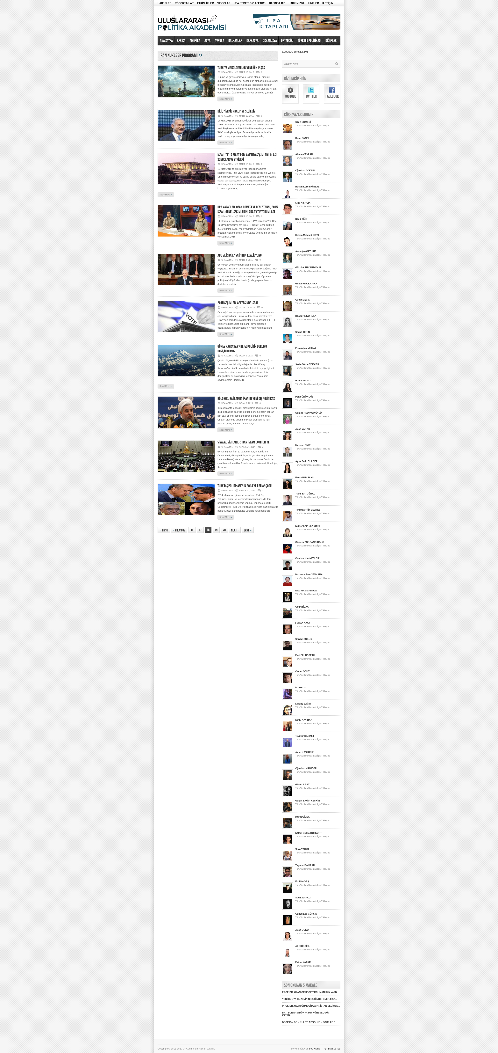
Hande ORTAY (303, 380)
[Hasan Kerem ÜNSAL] (287, 197)
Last (248, 530)
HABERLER (164, 3)
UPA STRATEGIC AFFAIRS (250, 3)
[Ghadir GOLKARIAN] (287, 294)
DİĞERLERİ (331, 40)
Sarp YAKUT (302, 849)
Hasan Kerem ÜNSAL (307, 186)
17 (200, 530)
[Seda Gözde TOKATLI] (287, 375)
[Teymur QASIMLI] (287, 747)
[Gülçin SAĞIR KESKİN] (287, 811)
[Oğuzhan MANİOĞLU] (287, 779)
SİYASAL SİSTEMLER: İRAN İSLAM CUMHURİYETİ (244, 442)
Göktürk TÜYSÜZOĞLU (308, 267)
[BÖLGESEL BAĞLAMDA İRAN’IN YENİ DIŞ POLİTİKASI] (186, 429)
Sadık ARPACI (303, 897)
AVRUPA (219, 40)
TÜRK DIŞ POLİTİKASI (309, 40)
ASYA (207, 40)
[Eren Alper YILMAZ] (287, 359)
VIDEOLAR (223, 3)
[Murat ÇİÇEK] (287, 828)
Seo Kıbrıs (314, 1048)
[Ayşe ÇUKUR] (287, 941)
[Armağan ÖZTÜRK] (287, 262)
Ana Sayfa (166, 40)
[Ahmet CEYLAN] (287, 165)
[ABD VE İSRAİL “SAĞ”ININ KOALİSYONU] (186, 286)
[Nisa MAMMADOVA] (287, 601)
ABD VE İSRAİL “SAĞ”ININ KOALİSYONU (239, 255)
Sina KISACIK (302, 202)
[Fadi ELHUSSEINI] (287, 666)
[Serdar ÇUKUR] (287, 650)
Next (234, 530)
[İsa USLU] (287, 698)
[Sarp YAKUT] (287, 860)
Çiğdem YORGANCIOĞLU (309, 542)
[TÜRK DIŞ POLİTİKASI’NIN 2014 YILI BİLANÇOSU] (186, 517)
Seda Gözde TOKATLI (307, 364)
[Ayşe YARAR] (287, 440)
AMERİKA (195, 40)
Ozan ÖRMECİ (303, 122)
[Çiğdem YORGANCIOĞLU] (287, 553)
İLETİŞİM (327, 3)
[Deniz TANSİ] (287, 149)
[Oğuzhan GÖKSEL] (287, 181)
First (164, 530)
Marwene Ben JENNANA (309, 574)
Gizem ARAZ (302, 784)
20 (224, 530)
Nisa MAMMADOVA (306, 590)
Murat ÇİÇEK (302, 816)
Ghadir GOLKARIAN (306, 283)
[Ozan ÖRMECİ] (287, 133)
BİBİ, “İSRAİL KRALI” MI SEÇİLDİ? (236, 111)
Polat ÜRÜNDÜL (304, 396)
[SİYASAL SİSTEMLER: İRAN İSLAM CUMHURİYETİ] (186, 473)
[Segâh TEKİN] (287, 343)
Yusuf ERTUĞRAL (305, 493)
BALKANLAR (235, 40)
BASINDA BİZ (277, 3)
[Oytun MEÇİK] (287, 311)
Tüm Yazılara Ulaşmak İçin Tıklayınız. (313, 125)
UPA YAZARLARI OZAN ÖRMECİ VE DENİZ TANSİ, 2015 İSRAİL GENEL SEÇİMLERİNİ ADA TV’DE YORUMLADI (247, 209)
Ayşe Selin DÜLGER (306, 461)
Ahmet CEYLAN (304, 154)
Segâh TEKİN (302, 332)
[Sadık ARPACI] (287, 908)
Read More (225, 98)
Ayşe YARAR (302, 429)
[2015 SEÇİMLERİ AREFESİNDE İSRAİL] (186, 334)
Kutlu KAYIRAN (303, 720)
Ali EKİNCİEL (302, 946)
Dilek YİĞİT (301, 219)
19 (216, 530)
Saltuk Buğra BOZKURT (308, 833)
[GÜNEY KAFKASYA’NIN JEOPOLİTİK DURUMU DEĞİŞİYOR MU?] (186, 377)
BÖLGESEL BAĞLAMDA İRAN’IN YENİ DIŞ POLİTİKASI (246, 398)
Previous (179, 530)
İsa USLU (300, 687)
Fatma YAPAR (303, 962)
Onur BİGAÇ (302, 606)
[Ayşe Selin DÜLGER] (287, 472)
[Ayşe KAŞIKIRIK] (287, 763)
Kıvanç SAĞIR (303, 703)
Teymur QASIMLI (304, 736)
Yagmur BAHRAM (305, 865)
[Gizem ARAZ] (287, 795)
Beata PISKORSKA (306, 316)
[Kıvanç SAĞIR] (287, 714)
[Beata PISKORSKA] (287, 327)
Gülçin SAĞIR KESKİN (307, 800)
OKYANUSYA (270, 40)
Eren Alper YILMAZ (305, 348)
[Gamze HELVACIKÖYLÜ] (287, 424)
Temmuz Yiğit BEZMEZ (307, 509)
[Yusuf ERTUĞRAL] (287, 504)
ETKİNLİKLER (205, 3)
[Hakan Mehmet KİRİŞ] (287, 246)
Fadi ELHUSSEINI (305, 655)
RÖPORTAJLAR (184, 3)
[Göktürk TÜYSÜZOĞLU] (287, 278)
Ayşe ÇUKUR (302, 930)
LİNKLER (313, 3)
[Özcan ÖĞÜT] (287, 682)
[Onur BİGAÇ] (287, 618)
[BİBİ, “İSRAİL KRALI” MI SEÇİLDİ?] (186, 142)
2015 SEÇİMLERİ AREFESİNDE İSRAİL (238, 303)
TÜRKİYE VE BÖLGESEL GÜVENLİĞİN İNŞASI (241, 67)
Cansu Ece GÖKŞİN (306, 913)
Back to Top (334, 1048)
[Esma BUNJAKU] (287, 488)
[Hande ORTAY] (287, 391)
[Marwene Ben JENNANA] (287, 585)
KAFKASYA (252, 40)
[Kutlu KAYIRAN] (287, 731)
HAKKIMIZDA (296, 3)
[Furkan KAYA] (287, 634)
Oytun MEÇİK (302, 299)
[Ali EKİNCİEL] (287, 957)
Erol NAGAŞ (302, 881)
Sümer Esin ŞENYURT (307, 526)
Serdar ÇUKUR (303, 639)
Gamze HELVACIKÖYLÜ (308, 413)
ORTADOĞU (287, 40)
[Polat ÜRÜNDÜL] (287, 407)
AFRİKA (181, 40)
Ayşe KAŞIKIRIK (304, 752)
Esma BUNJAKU (304, 477)
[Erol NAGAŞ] (287, 892)
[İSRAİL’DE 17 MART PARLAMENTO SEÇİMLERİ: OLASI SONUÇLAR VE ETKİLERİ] (186, 186)
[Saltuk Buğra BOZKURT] (287, 844)
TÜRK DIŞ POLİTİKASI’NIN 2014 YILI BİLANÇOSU (244, 486)
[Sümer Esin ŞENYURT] (287, 537)
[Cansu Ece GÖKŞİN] (287, 925)
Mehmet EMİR (303, 445)
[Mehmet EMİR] (287, 456)
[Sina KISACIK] (287, 214)
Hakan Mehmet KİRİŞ (307, 235)
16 (192, 530)
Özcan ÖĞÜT (302, 671)
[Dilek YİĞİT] (287, 230)
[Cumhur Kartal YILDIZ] (287, 569)
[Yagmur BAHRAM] (287, 876)
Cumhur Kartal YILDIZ (307, 558)
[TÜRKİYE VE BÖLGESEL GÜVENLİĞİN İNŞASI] (186, 99)
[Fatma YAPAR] (287, 973)
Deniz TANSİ (302, 138)
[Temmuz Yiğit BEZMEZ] (287, 521)
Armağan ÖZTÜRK (305, 251)
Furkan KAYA (302, 623)
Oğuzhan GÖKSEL (305, 170)
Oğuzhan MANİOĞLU (306, 768)
